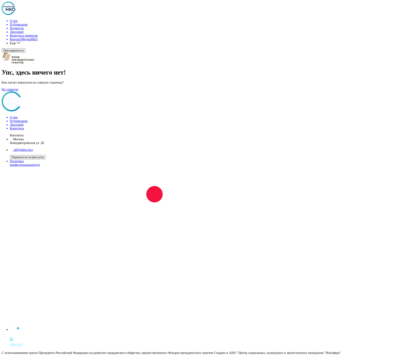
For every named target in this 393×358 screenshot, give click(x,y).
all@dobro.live (23, 150)
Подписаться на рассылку (27, 157)
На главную (10, 89)
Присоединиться (13, 50)
